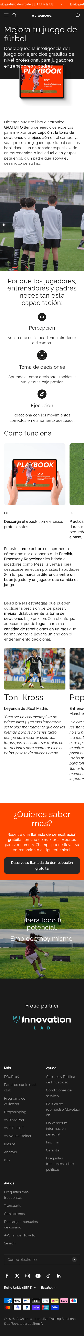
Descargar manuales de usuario (21, 1224)
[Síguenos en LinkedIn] (59, 1276)
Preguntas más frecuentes (16, 1195)
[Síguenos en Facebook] (7, 1276)
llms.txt (9, 1144)
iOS (7, 1160)
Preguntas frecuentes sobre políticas (60, 1163)
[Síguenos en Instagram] (27, 1276)
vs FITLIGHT (14, 1128)
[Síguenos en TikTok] (48, 1276)
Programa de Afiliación (14, 1101)
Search (9, 1243)
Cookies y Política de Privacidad (60, 1079)
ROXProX (11, 1077)
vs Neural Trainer (18, 1136)
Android (10, 1152)
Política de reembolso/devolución (63, 1109)
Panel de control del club (20, 1087)
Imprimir (53, 1142)
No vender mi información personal (57, 1128)
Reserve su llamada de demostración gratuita (42, 865)
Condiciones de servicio (59, 1093)
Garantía (53, 1150)
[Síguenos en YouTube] (38, 1276)
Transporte (12, 1205)
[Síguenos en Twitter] (17, 1276)
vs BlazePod (14, 1120)
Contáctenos (14, 1214)
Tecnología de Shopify (27, 1324)
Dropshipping (15, 1112)
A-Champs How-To (19, 1235)
